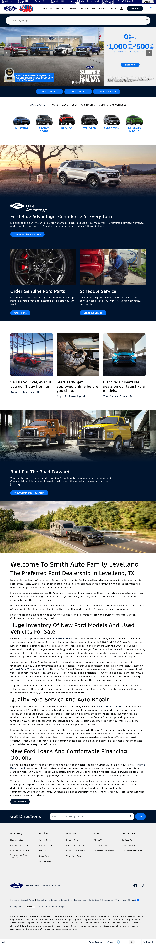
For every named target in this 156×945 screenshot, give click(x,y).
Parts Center (44, 851)
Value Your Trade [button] (107, 91)
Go (140, 816)
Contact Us (127, 840)
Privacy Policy (128, 845)
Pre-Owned (71, 8)
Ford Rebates (45, 861)
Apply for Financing (75, 845)
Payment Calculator (75, 851)
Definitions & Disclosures (101, 900)
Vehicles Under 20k (19, 851)
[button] (151, 8)
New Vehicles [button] (49, 91)
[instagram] (143, 886)
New (45, 8)
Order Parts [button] (20, 312)
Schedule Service (47, 845)
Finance (84, 8)
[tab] (37, 105)
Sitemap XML (65, 900)
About (113, 8)
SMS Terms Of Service (132, 851)
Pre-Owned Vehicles (19, 845)
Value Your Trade (74, 856)
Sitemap (53, 900)
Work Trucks (56, 8)
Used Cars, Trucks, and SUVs (31, 669)
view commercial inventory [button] (29, 492)
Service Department (108, 706)
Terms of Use (80, 900)
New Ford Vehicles (61, 638)
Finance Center (73, 840)
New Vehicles (16, 840)
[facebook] (135, 886)
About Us (98, 840)
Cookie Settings (56, 906)
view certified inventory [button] (27, 234)
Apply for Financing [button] (69, 396)
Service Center (45, 840)
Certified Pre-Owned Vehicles (20, 856)
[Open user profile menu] (121, 8)
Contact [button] (135, 8)
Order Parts (44, 856)
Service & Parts (99, 8)
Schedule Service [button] (93, 312)
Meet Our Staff (101, 845)
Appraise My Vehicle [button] (23, 392)
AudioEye (42, 906)
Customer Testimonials (105, 851)
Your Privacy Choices (125, 900)
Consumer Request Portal (22, 900)
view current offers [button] (115, 396)
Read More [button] (20, 801)
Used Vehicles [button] (78, 91)
